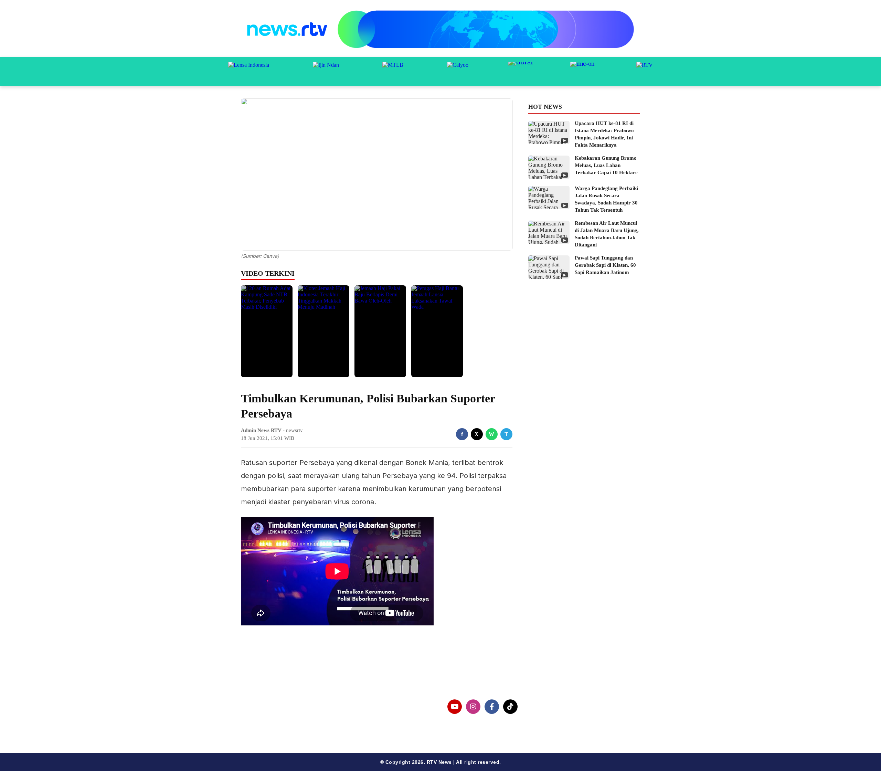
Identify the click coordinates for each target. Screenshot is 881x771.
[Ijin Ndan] (326, 71)
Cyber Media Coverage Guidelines (297, 724)
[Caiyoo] (458, 71)
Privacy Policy (270, 713)
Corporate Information (281, 702)
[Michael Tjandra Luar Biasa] (392, 71)
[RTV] (644, 71)
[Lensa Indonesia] (248, 71)
